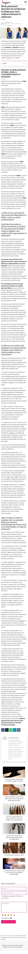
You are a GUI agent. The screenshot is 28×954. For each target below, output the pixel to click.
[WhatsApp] (10, 730)
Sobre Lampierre (18, 947)
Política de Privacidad (7, 945)
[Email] (18, 730)
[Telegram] (14, 730)
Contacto (10, 947)
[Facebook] (3, 730)
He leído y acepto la (12, 897)
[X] (7, 730)
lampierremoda (8, 22)
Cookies (16, 945)
